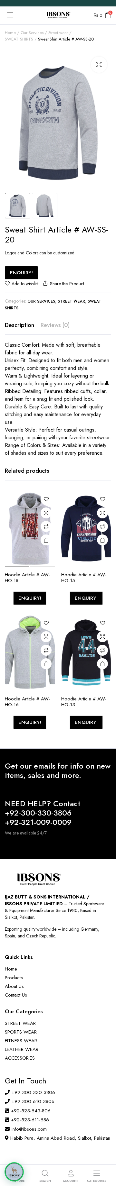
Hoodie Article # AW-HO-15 (84, 577)
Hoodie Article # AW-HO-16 (27, 701)
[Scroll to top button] (105, 1157)
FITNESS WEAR (21, 1040)
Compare (46, 526)
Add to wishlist (25, 283)
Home (10, 33)
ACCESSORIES (20, 1058)
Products (14, 977)
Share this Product (67, 283)
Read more (46, 539)
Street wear (58, 33)
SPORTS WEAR (21, 1031)
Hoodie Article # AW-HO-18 (27, 577)
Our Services (32, 33)
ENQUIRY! (21, 272)
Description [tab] (19, 325)
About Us (14, 986)
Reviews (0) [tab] (55, 325)
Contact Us (16, 995)
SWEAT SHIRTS (19, 39)
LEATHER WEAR (21, 1049)
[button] (99, 65)
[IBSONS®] (58, 15)
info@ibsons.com (29, 1129)
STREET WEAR (20, 1023)
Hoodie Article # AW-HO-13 (84, 701)
